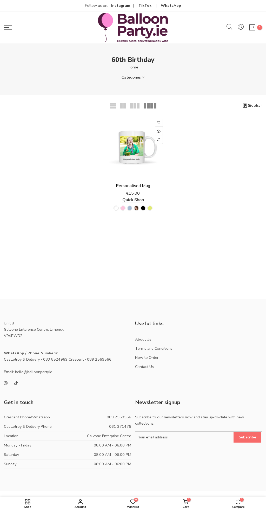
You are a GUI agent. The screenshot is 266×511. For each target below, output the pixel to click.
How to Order (146, 357)
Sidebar (255, 105)
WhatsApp (171, 5)
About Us (143, 339)
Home (133, 67)
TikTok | (149, 5)
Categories (131, 77)
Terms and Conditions (153, 348)
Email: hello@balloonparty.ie (28, 371)
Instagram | (124, 5)
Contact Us (144, 366)
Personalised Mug (133, 186)
